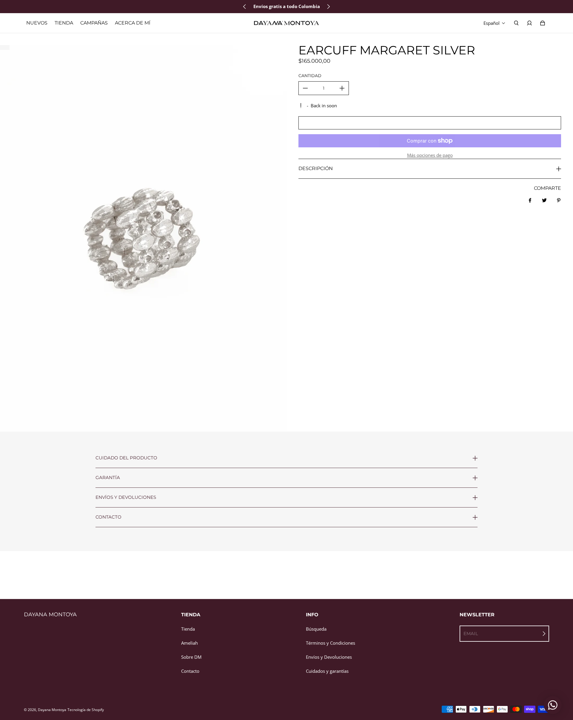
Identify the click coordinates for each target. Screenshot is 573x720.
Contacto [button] (108, 517)
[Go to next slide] (328, 6)
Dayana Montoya (52, 709)
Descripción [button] (315, 168)
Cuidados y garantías (327, 671)
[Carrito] (542, 23)
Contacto (190, 671)
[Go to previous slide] (245, 6)
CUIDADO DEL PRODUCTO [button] (126, 458)
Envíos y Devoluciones (329, 657)
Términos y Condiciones (330, 643)
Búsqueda (316, 629)
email (470, 633)
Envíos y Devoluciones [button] (126, 497)
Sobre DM (191, 657)
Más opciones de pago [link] (430, 155)
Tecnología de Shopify (85, 709)
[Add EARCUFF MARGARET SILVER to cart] (429, 122)
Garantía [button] (108, 477)
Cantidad (309, 75)
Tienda (188, 629)
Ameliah (189, 643)
